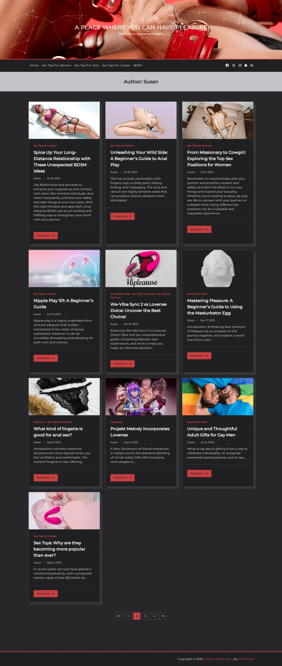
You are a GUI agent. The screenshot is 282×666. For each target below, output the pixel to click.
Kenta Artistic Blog (219, 659)
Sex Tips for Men (87, 65)
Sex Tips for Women (56, 65)
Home (34, 65)
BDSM (137, 65)
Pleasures (40, 422)
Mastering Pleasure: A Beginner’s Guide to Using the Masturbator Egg (215, 306)
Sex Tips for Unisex (116, 65)
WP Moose (246, 659)
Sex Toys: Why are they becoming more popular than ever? (59, 549)
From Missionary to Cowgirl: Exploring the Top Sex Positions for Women (216, 158)
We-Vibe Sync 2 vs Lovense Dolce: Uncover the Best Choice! (138, 310)
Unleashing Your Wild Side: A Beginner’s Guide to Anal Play (139, 158)
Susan (37, 178)
